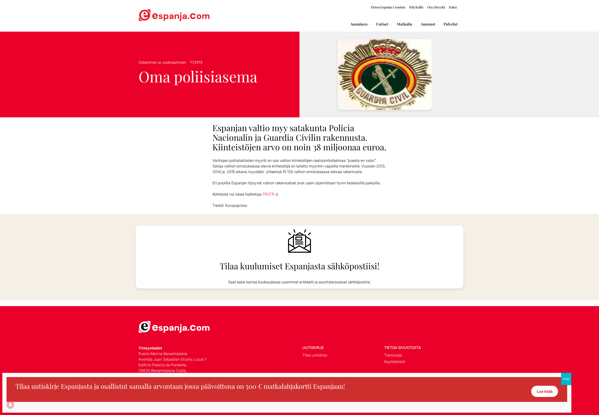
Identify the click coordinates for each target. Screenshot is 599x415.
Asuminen (359, 24)
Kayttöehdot (394, 361)
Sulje (566, 379)
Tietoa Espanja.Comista (387, 7)
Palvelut (451, 24)
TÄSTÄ (268, 194)
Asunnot (428, 24)
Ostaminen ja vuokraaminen (162, 62)
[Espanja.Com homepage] (150, 16)
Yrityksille (416, 7)
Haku (453, 7)
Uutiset (382, 24)
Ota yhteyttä (436, 7)
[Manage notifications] (10, 404)
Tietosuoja (393, 355)
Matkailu (404, 24)
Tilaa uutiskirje (314, 355)
